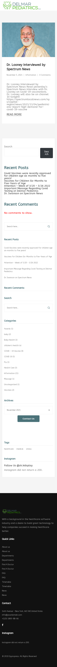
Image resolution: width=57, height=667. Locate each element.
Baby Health (11, 340)
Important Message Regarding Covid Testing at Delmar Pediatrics (26, 189)
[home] (12, 511)
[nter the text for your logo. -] (22, 5)
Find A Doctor (8, 564)
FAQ (3, 573)
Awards (9, 329)
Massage (9, 379)
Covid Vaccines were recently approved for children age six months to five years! (27, 176)
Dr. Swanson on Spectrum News (23, 193)
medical (19, 449)
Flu (7, 362)
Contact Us (28, 418)
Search (8, 146)
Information (31, 75)
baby (7, 334)
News (4, 591)
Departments (8, 556)
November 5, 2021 (14, 75)
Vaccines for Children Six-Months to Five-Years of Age (25, 182)
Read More (14, 114)
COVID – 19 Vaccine (14, 351)
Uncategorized (12, 384)
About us (6, 547)
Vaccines (9, 390)
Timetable (6, 582)
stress (29, 449)
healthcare (9, 449)
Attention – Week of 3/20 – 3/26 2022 (27, 185)
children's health (13, 345)
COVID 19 (9, 357)
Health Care (11, 368)
